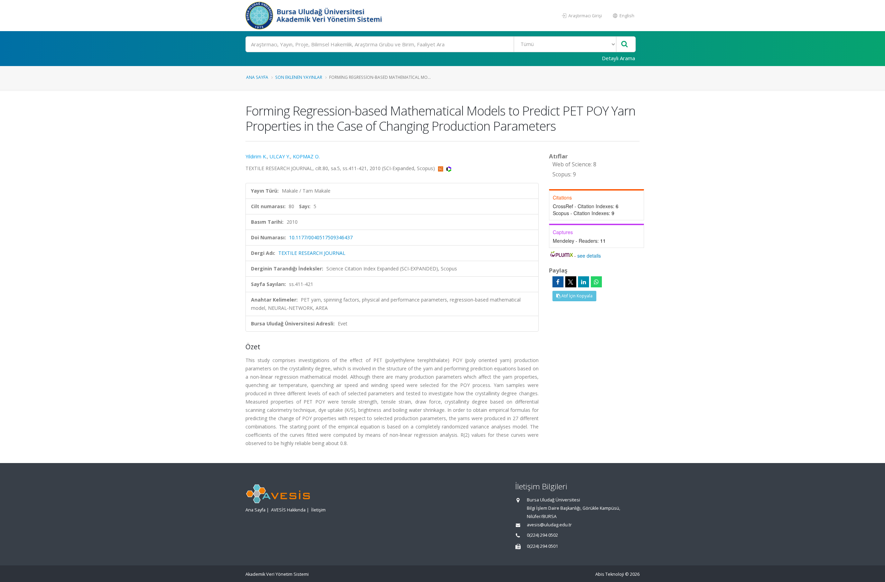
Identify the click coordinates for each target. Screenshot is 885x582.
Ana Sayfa (257, 77)
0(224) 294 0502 (542, 535)
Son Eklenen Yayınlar (298, 77)
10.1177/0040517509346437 (321, 237)
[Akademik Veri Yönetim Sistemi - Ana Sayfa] (260, 15)
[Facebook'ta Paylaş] (557, 281)
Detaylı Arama (618, 58)
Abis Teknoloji (609, 574)
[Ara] (624, 44)
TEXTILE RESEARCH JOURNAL (311, 253)
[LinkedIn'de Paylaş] (583, 281)
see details (589, 255)
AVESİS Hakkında (288, 510)
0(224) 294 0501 (542, 546)
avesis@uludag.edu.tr (549, 525)
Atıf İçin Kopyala (576, 296)
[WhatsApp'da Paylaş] (596, 281)
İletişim (318, 510)
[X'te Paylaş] (570, 281)
